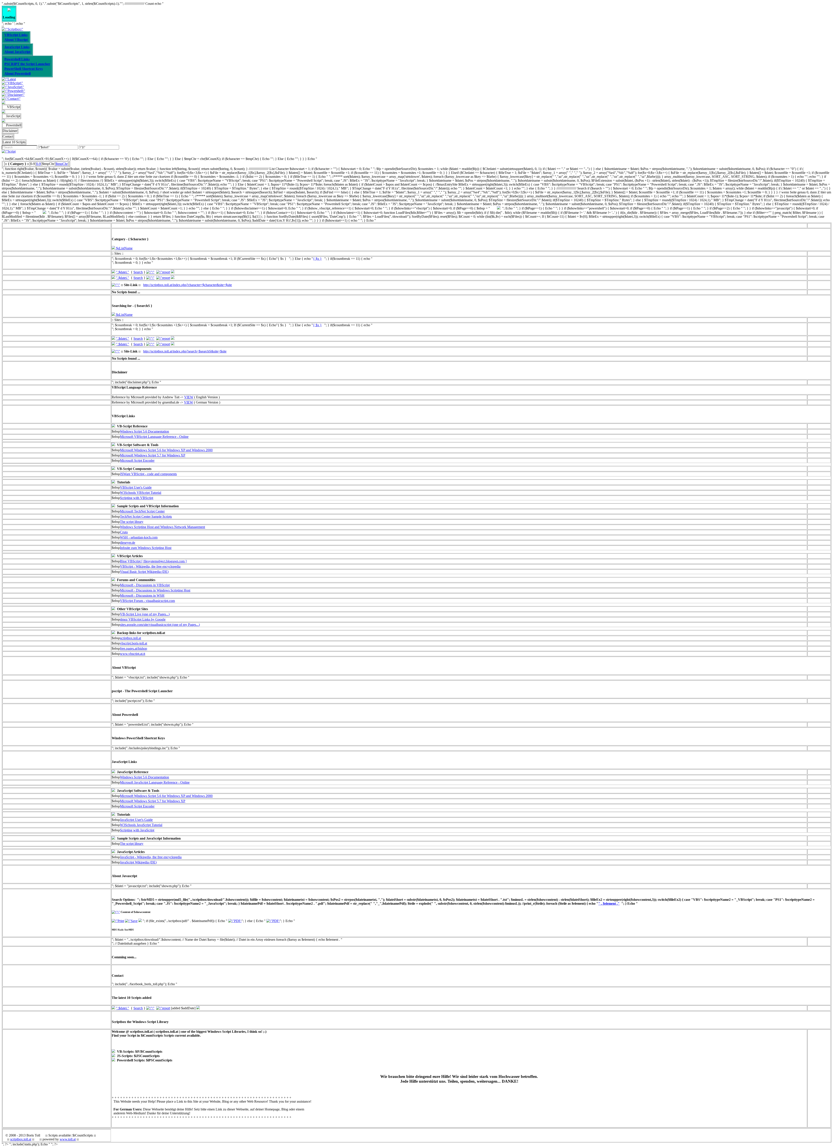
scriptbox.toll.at (130, 638)
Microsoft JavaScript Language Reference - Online (155, 782)
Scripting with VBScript (136, 498)
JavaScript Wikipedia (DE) (138, 862)
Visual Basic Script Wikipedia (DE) (144, 571)
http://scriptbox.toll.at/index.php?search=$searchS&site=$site (184, 351)
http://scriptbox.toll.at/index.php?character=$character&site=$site (187, 285)
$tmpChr (62, 164)
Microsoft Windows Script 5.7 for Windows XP (152, 455)
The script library (131, 522)
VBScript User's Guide (136, 487)
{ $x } (317, 258)
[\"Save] (131, 921)
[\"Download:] (172, 272)
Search (138, 272)
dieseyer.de (127, 542)
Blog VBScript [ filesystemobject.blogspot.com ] (153, 561)
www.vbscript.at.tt (132, 654)
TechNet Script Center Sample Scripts (146, 516)
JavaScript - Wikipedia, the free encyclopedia (151, 857)
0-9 (38, 164)
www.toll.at (68, 1139)
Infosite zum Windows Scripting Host (145, 548)
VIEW (188, 397)
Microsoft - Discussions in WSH (142, 595)
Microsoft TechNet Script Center (142, 511)
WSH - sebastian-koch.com (138, 537)
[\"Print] (118, 921)
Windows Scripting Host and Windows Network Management (162, 527)
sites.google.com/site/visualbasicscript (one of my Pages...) (160, 624)
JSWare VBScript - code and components (148, 474)
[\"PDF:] (234, 921)
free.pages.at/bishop (133, 648)
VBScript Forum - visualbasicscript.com (147, 601)
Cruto (124, 532)
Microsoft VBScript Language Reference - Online (154, 436)
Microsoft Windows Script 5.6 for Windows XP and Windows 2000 (166, 450)
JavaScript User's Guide (136, 820)
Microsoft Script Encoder (137, 460)
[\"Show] (113, 272)
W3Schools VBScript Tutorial (140, 492)
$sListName (124, 248)
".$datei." (122, 272)
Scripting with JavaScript (137, 830)
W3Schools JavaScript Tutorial (141, 825)
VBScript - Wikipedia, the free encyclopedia (150, 566)
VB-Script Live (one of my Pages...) (145, 614)
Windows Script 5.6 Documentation (144, 431)
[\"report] (163, 272)
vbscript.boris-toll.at (133, 643)
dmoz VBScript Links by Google (143, 619)
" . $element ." (609, 903)
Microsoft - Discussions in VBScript (145, 585)
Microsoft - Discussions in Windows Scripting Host (155, 590)
